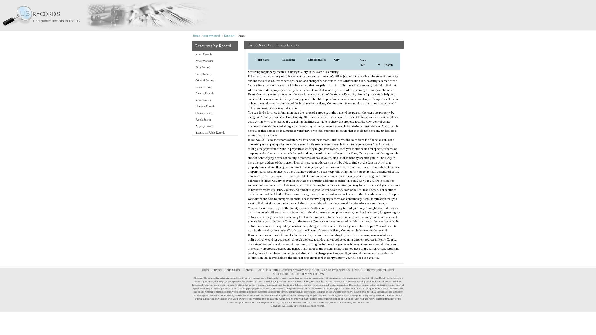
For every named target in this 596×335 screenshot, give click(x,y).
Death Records (203, 87)
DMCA (357, 269)
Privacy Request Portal (380, 269)
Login (260, 269)
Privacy (217, 269)
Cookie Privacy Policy (336, 269)
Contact (249, 269)
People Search (203, 119)
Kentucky (229, 35)
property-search (211, 35)
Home (196, 35)
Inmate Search (203, 100)
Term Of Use (232, 269)
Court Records (203, 74)
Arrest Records (203, 54)
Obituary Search (204, 113)
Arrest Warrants (204, 61)
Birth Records (203, 67)
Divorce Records (204, 93)
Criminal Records (205, 80)
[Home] (298, 15)
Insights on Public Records (210, 132)
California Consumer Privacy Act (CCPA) (293, 269)
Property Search (204, 126)
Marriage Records (205, 106)
